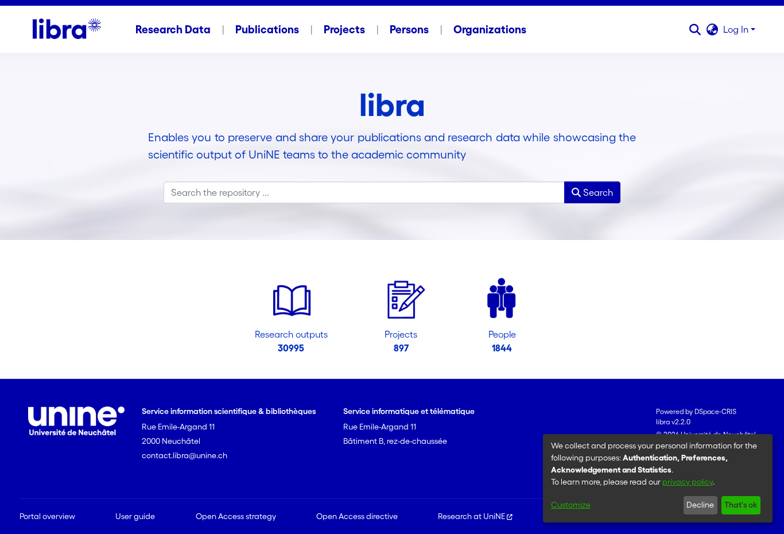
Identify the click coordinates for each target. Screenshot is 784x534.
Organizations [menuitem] (489, 29)
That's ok (740, 504)
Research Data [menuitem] (173, 29)
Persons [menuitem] (409, 29)
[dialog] (658, 478)
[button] (695, 29)
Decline (700, 504)
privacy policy (687, 481)
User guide (135, 516)
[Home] (67, 29)
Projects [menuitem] (344, 29)
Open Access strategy (236, 516)
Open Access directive (357, 516)
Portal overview (47, 516)
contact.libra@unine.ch (184, 455)
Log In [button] (737, 29)
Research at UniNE (471, 516)
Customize (571, 504)
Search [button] (597, 192)
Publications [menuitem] (267, 29)
